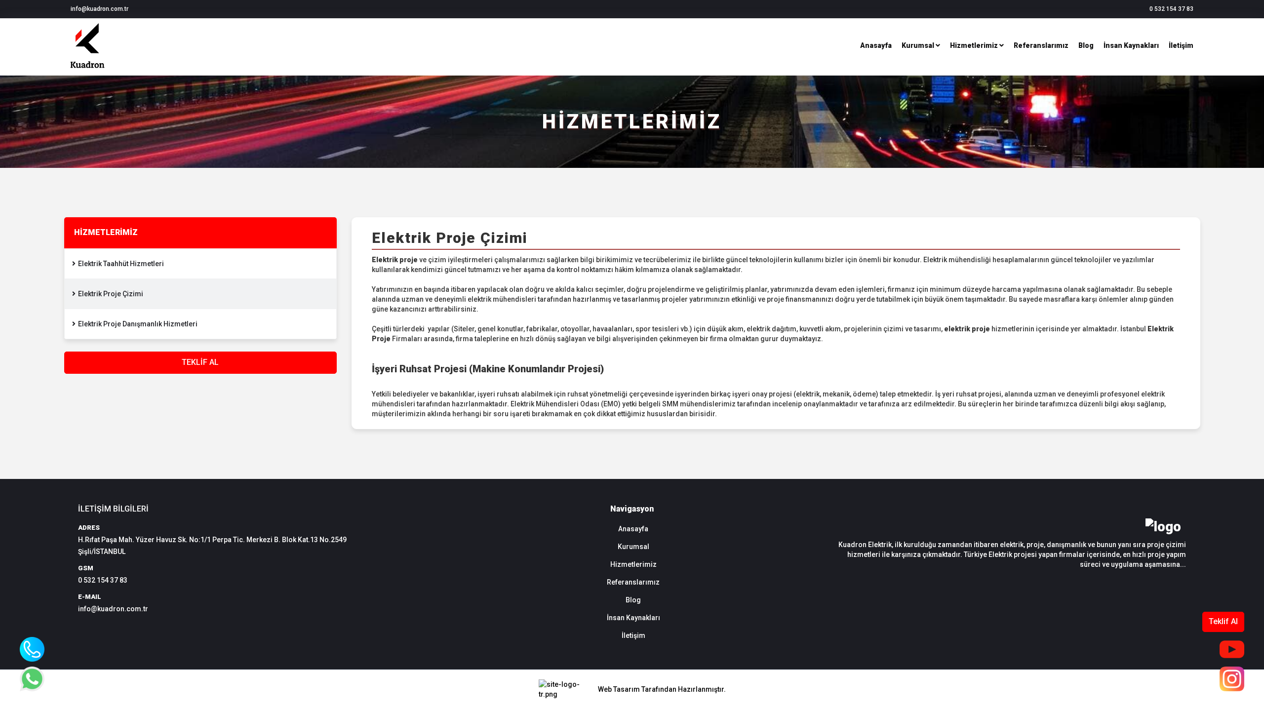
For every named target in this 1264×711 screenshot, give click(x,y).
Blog (1086, 45)
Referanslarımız (1041, 45)
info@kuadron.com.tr (113, 609)
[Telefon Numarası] (32, 649)
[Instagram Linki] (1232, 679)
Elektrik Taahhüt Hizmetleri (121, 264)
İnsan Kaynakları (1131, 45)
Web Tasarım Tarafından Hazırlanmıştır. (662, 689)
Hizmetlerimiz (974, 45)
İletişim (1181, 45)
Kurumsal (919, 45)
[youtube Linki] (1232, 649)
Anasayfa (876, 45)
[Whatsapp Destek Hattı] (32, 679)
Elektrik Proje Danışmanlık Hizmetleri (138, 324)
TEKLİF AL (200, 362)
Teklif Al (1223, 621)
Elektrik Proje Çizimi (110, 294)
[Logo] (88, 71)
